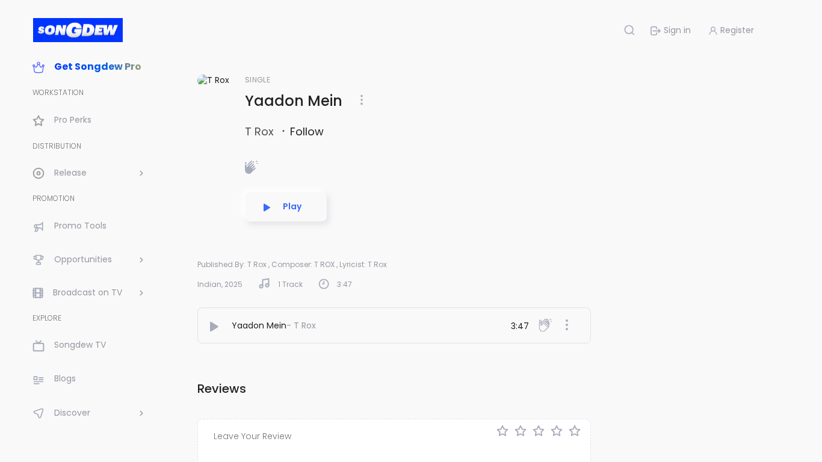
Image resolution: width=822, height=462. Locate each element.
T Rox (261, 131)
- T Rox (301, 325)
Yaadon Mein (259, 325)
